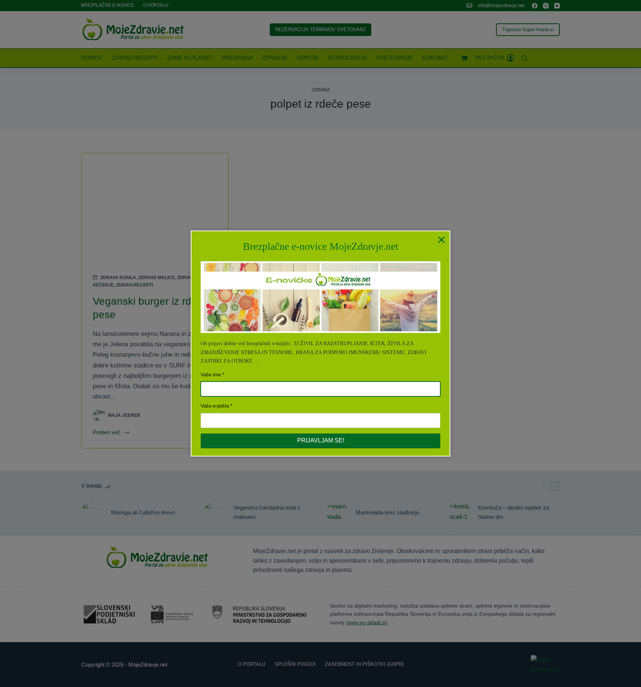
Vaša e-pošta (215, 406)
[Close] (441, 239)
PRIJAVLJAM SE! (320, 440)
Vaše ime (211, 374)
